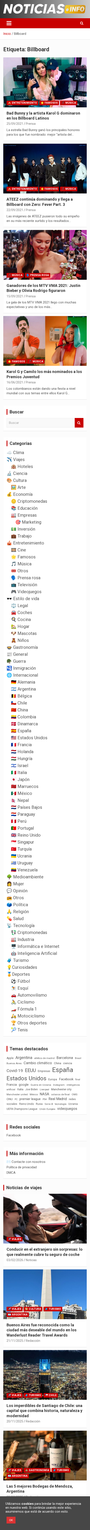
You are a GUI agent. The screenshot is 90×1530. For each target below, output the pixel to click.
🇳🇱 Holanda (22, 751)
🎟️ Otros (19, 570)
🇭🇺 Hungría (21, 758)
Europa (52, 1079)
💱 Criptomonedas (29, 932)
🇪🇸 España (21, 730)
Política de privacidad (22, 1167)
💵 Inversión (23, 529)
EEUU (30, 1070)
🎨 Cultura (17, 480)
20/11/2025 (15, 1421)
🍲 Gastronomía (22, 647)
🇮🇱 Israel (19, 765)
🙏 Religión (18, 911)
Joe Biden (31, 1089)
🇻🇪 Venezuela (24, 869)
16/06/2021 (15, 382)
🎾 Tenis (19, 1029)
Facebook (66, 1079)
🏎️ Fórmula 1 (24, 1009)
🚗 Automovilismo (29, 995)
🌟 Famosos (49, 102)
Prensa (31, 123)
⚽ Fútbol (20, 981)
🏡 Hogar (20, 626)
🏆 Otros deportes (29, 1023)
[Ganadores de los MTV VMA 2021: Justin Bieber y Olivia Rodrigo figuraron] (45, 255)
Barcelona (65, 1058)
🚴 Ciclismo (23, 1002)
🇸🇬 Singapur (22, 842)
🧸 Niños (20, 640)
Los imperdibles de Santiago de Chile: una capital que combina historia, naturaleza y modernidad (44, 1410)
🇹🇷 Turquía (21, 849)
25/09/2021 (15, 123)
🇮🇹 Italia (19, 772)
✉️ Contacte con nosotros (26, 1162)
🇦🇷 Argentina (23, 689)
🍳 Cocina (21, 619)
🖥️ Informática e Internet (35, 946)
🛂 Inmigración (21, 668)
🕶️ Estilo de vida (23, 598)
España (62, 1070)
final (77, 1079)
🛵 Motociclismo (28, 1016)
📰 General (17, 654)
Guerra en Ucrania (41, 1085)
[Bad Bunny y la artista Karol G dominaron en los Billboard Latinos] (45, 82)
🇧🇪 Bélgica (21, 696)
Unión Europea (47, 1109)
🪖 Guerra (16, 661)
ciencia (67, 1063)
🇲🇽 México (21, 793)
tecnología (60, 1103)
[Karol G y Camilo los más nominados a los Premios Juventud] (45, 341)
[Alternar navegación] (9, 23)
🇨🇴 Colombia (23, 716)
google (24, 1084)
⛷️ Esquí (19, 988)
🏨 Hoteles (22, 466)
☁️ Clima (15, 452)
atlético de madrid (44, 1058)
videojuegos (67, 1108)
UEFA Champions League (22, 1108)
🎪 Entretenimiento (22, 102)
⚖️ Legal (19, 605)
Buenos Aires (14, 1063)
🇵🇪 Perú (18, 821)
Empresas (44, 1071)
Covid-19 (15, 1070)
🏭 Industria (22, 939)
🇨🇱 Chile (19, 703)
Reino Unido (26, 1103)
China (57, 1063)
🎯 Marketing (28, 522)
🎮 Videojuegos (26, 591)
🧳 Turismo (18, 960)
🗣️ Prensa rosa (37, 275)
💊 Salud (15, 918)
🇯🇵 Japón (20, 779)
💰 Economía (20, 494)
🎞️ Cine (18, 550)
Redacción (33, 1340)
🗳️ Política (17, 904)
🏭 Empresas (24, 515)
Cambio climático (38, 1063)
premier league (30, 1099)
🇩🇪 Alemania (23, 682)
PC (16, 1099)
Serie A (49, 1104)
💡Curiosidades (22, 967)
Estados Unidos (26, 1078)
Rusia (39, 1103)
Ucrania (73, 1103)
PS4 (45, 1099)
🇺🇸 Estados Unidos (29, 737)
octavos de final (60, 1094)
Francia (12, 1084)
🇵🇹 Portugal (22, 828)
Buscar (79, 423)
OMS (74, 1094)
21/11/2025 (15, 1340)
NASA (44, 1094)
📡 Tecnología (21, 925)
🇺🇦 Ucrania (21, 856)
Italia (20, 1089)
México (34, 1094)
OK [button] (11, 1520)
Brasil (78, 1058)
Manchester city (61, 1089)
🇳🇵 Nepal (20, 800)
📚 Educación (24, 508)
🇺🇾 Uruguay (22, 863)
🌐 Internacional (22, 675)
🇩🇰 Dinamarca (24, 723)
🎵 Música (68, 102)
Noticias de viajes (24, 1187)
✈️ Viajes (16, 459)
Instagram (59, 1085)
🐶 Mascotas (24, 633)
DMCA (11, 1173)
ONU (10, 1099)
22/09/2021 (15, 210)
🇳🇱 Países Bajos (26, 807)
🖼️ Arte (18, 487)
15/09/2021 (15, 296)
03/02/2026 (15, 1260)
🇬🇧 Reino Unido (26, 835)
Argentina (24, 1057)
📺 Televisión (24, 584)
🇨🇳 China (19, 710)
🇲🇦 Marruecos (24, 786)
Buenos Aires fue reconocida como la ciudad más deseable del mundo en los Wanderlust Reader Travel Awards (41, 1330)
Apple (10, 1058)
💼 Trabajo (21, 536)
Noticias (31, 1260)
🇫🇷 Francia (21, 744)
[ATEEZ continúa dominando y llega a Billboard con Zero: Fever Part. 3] (45, 168)
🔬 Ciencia (17, 473)
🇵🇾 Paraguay (23, 814)
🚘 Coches (21, 612)
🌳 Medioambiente (25, 876)
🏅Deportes (18, 974)
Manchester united (17, 1094)
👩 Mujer (15, 883)
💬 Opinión (17, 890)
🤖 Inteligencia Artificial (34, 953)
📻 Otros (15, 897)
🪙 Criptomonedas (29, 501)
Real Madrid (57, 1099)
